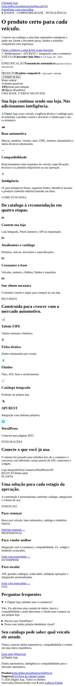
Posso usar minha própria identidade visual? (30, 624)
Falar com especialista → (15, 556)
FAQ (45, 6)
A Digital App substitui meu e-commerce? (29, 602)
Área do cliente (27, 676)
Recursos (16, 6)
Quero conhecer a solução (16, 50)
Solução (6, 6)
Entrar (5, 9)
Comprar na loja (11, 76)
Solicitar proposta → (13, 529)
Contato (40, 676)
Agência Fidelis (54, 682)
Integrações (27, 6)
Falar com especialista (21, 9)
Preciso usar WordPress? (19, 621)
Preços (38, 6)
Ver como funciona (42, 50)
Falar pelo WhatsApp (13, 654)
